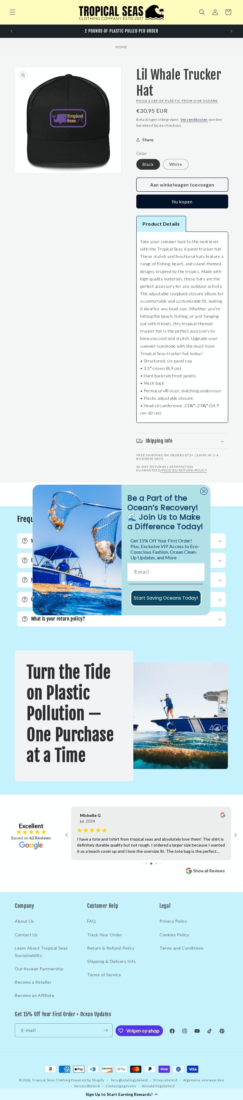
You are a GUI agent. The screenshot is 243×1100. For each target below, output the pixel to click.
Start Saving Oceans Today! (166, 598)
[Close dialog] (203, 491)
